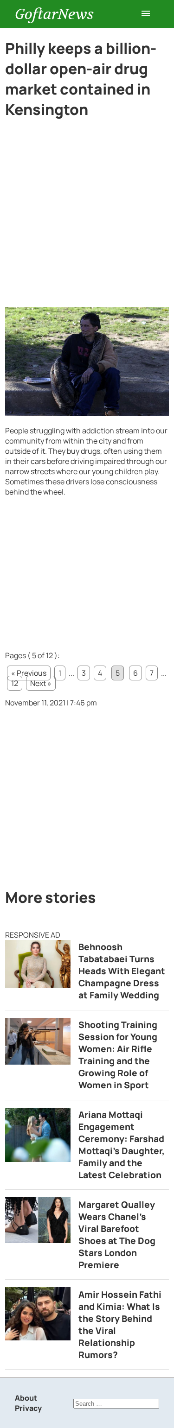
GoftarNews (54, 14)
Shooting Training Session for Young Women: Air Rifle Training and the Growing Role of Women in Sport (117, 1055)
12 (14, 683)
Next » (41, 683)
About (26, 1398)
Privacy (28, 1408)
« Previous (28, 673)
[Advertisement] (87, 217)
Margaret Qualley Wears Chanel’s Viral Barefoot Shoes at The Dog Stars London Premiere (116, 1235)
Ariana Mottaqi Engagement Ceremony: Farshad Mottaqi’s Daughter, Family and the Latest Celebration (121, 1145)
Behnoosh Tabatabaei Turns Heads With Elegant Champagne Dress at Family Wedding (121, 971)
